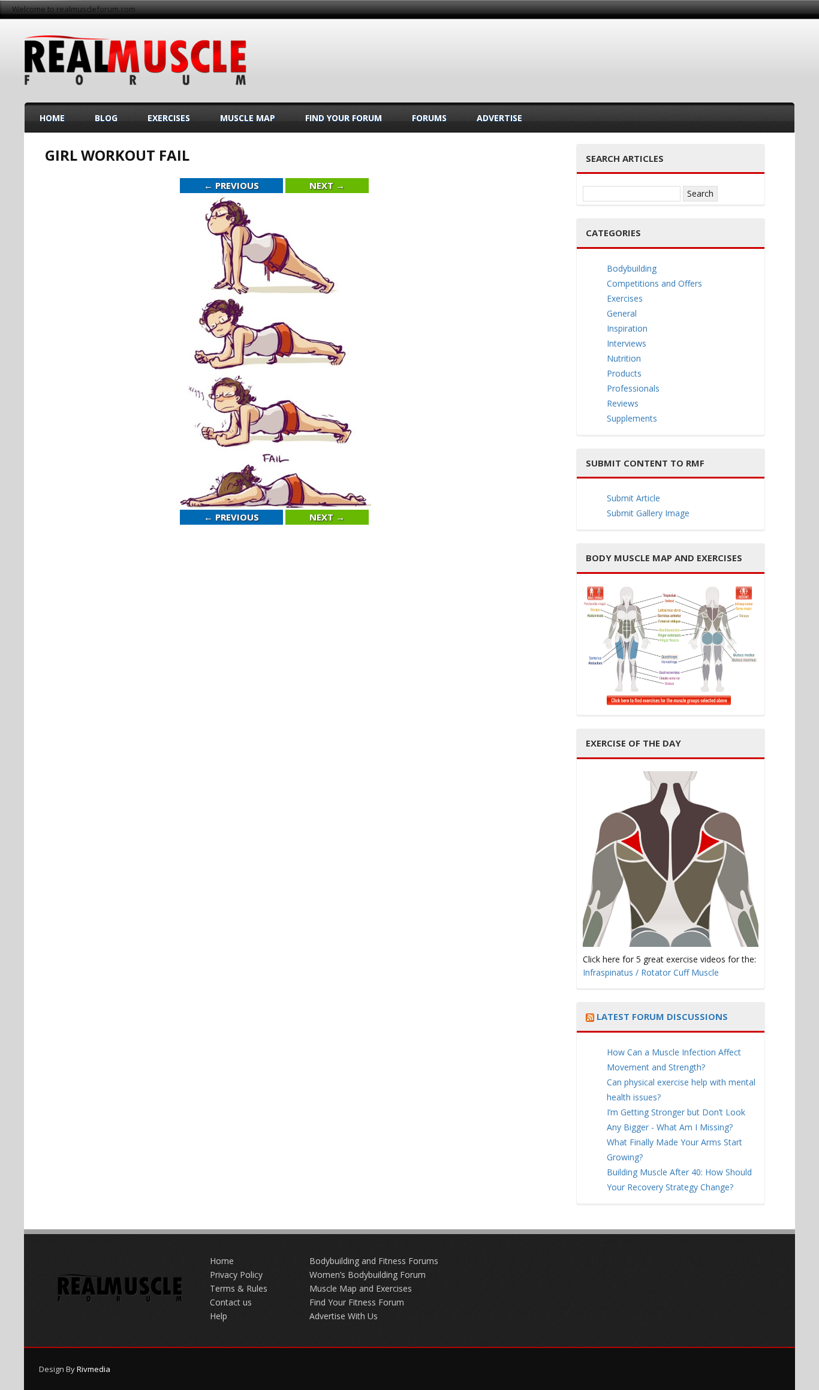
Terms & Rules (238, 1288)
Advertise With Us (343, 1316)
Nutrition (624, 358)
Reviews (623, 403)
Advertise (499, 118)
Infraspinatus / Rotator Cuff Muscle (651, 972)
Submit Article (633, 498)
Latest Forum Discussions (662, 1016)
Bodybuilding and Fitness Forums (373, 1260)
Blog (106, 118)
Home (52, 118)
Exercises (168, 118)
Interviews (626, 343)
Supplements (632, 418)
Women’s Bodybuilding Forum (367, 1274)
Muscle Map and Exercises (360, 1288)
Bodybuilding (632, 268)
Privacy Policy (236, 1274)
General (622, 313)
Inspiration (627, 328)
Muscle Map (247, 118)
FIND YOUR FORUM (343, 118)
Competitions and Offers (654, 283)
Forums (429, 118)
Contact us (231, 1302)
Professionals (633, 388)
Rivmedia (93, 1369)
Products (624, 373)
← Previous (231, 185)
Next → (327, 185)
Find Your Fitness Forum (356, 1302)
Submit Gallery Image (648, 513)
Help (218, 1316)
